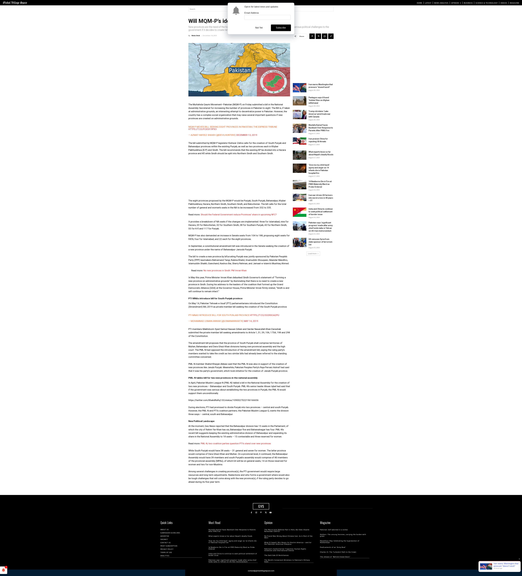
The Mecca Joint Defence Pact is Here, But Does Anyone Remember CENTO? (286, 530)
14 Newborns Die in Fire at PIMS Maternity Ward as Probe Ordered (320, 184)
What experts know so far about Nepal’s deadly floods (230, 536)
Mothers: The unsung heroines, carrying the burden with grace (343, 535)
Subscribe (281, 28)
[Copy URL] (331, 36)
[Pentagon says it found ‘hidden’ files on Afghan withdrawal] (299, 101)
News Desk (196, 35)
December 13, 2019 (246, 135)
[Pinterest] (261, 512)
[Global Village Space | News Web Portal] (15, 2)
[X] (318, 36)
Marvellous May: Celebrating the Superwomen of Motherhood (339, 542)
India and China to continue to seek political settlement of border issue (321, 211)
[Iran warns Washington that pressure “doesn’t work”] (299, 87)
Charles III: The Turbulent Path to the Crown (338, 552)
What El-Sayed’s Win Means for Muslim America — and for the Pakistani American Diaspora (287, 543)
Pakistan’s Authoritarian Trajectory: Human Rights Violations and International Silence (285, 550)
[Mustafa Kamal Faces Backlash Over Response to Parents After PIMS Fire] (299, 128)
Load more (312, 253)
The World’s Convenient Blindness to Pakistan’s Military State (287, 561)
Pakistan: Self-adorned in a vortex (334, 529)
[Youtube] (270, 512)
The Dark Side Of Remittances (276, 555)
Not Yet (258, 28)
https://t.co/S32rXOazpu (264, 315)
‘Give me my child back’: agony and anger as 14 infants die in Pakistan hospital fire (233, 542)
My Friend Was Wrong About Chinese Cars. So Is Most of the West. (288, 537)
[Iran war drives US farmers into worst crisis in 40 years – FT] (299, 197)
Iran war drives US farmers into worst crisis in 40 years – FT (321, 198)
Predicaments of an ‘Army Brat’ (333, 547)
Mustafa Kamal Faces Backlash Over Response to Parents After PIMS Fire (321, 128)
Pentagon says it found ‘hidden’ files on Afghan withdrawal (319, 100)
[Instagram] (256, 512)
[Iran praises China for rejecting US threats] (299, 141)
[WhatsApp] (324, 36)
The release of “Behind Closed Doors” (335, 557)
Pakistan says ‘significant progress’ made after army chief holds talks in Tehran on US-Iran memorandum (233, 561)
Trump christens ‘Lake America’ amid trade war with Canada (319, 114)
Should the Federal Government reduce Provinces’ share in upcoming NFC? (239, 214)
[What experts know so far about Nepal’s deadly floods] (299, 155)
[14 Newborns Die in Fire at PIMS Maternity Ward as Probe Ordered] (299, 184)
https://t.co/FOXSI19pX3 (202, 129)
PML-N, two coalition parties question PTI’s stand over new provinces (236, 443)
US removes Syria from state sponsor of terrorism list (320, 242)
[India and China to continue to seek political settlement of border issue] (299, 212)
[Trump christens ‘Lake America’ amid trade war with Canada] (299, 114)
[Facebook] (312, 36)
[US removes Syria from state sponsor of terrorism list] (299, 242)
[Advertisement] (239, 178)
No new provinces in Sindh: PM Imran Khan (225, 270)
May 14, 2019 (251, 321)
